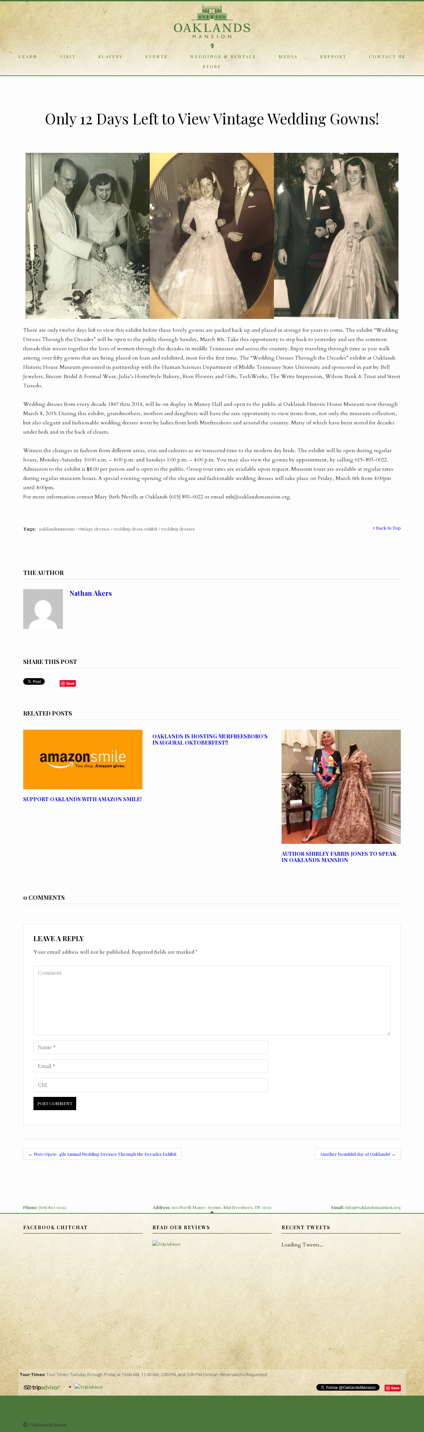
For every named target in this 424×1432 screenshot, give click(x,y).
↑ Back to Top (387, 528)
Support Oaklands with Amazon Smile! (82, 799)
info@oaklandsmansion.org (373, 1207)
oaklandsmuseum (57, 529)
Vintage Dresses (94, 529)
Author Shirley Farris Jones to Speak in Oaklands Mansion (339, 856)
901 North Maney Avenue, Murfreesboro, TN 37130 (222, 1207)
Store (212, 66)
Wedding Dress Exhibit (135, 529)
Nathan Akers (91, 592)
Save (395, 1387)
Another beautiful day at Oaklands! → (358, 1154)
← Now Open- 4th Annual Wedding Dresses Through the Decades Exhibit (102, 1154)
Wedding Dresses (178, 529)
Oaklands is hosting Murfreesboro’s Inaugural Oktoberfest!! (210, 739)
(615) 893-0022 (52, 1207)
